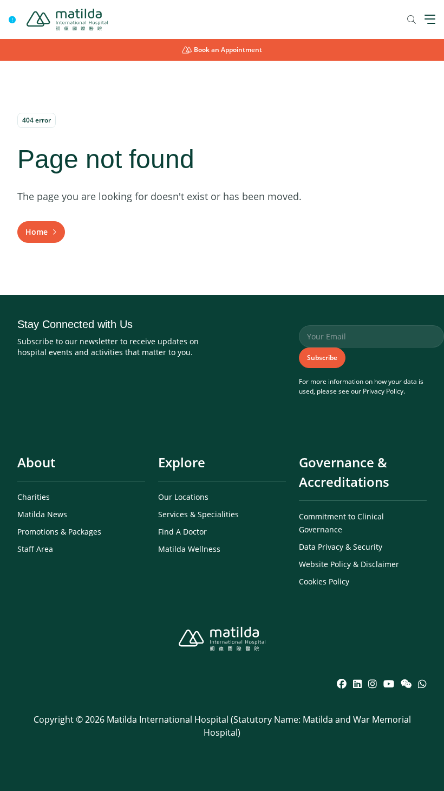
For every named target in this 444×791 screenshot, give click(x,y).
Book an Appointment (228, 49)
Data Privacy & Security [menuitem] (340, 547)
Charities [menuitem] (33, 497)
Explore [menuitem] (181, 462)
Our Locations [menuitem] (183, 497)
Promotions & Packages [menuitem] (59, 531)
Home (36, 232)
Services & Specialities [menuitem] (198, 514)
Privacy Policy (383, 391)
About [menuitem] (36, 462)
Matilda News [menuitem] (42, 514)
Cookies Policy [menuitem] (324, 581)
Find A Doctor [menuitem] (182, 531)
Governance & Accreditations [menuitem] (344, 472)
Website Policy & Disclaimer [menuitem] (349, 564)
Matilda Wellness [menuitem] (189, 549)
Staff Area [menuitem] (35, 549)
